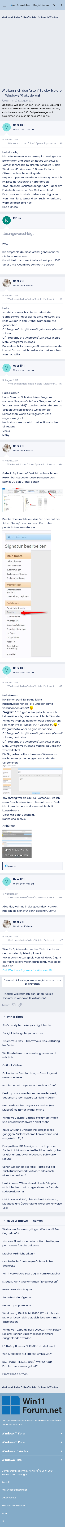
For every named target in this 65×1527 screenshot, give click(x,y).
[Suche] (61, 5)
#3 (61, 383)
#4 (61, 464)
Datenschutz (9, 1497)
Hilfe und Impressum (13, 1505)
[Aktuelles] (54, 5)
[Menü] (4, 5)
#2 (61, 299)
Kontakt (6, 1482)
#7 (61, 940)
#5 (61, 686)
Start (4, 1513)
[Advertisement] (32, 54)
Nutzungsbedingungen (15, 1489)
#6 (61, 897)
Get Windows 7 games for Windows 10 (27, 970)
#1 (61, 143)
